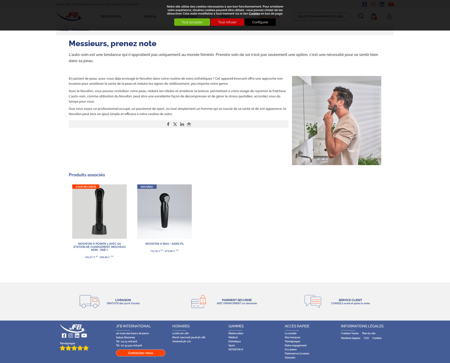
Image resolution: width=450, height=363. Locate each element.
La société (290, 333)
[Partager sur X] (175, 124)
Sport (232, 345)
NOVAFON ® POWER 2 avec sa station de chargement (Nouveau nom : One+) (99, 247)
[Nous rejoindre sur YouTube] (83, 335)
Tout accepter (192, 22)
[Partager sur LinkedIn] (182, 124)
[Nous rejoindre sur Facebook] (63, 335)
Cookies (254, 13)
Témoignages (67, 343)
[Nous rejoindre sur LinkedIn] (76, 335)
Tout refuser (227, 22)
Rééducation (236, 333)
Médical (233, 337)
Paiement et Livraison (297, 353)
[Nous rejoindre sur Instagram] (69, 335)
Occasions (291, 349)
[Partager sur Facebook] (168, 124)
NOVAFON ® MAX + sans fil (164, 243)
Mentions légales (350, 338)
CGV (366, 338)
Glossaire (290, 357)
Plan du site (368, 333)
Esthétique (235, 341)
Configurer (260, 22)
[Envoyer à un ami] (189, 124)
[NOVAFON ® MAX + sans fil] (164, 211)
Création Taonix (350, 333)
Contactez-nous (140, 353)
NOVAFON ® (236, 349)
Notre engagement (296, 345)
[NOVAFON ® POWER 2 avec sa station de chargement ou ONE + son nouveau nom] (99, 211)
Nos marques (292, 337)
